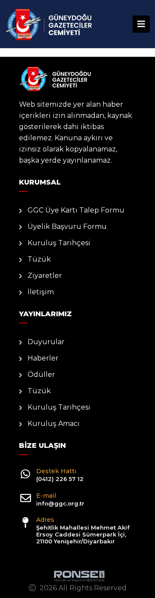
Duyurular (46, 342)
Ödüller (41, 374)
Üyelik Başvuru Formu (67, 226)
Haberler (43, 358)
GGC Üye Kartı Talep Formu (76, 210)
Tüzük (39, 259)
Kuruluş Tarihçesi (59, 243)
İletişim (41, 292)
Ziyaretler (45, 275)
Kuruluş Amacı (54, 423)
